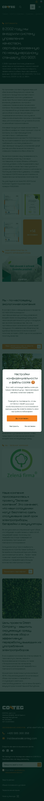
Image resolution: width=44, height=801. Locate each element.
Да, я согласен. (22, 418)
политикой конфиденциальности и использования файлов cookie (21, 406)
